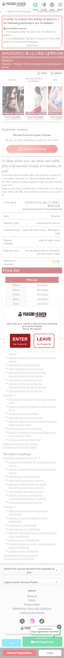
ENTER (20, 341)
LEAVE (44, 341)
